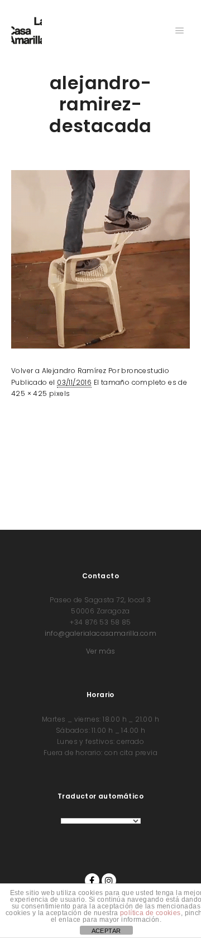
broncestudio (145, 370)
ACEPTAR (106, 930)
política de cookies (150, 913)
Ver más (101, 651)
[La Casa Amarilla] (26, 30)
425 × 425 (29, 393)
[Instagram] (109, 880)
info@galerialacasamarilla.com (101, 633)
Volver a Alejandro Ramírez (58, 370)
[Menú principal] (180, 30)
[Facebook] (92, 880)
